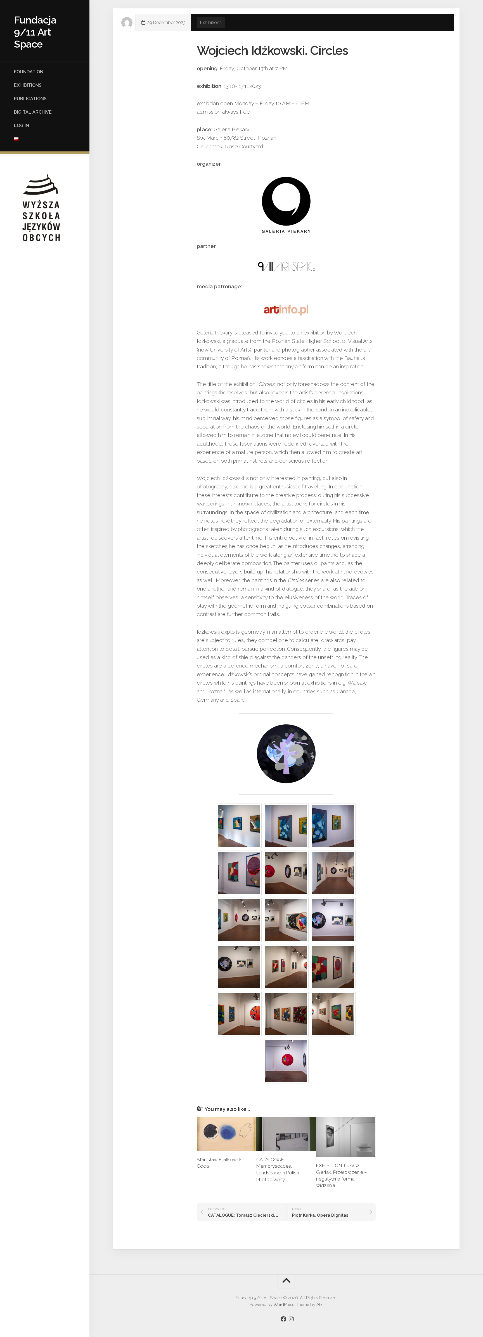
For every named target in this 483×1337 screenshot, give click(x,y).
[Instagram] (291, 1319)
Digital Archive (33, 112)
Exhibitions (28, 85)
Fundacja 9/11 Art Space (35, 32)
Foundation (28, 71)
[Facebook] (283, 1319)
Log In (21, 125)
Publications (30, 98)
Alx (319, 1304)
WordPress (283, 1304)
